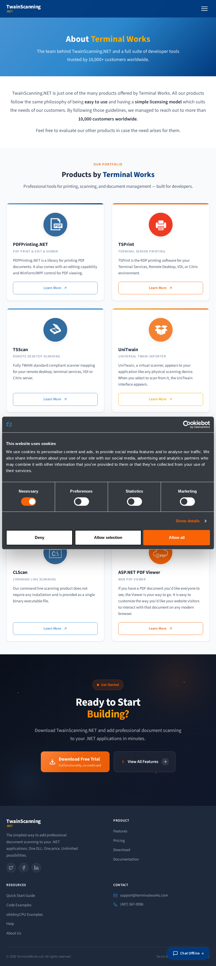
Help (10, 924)
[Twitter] (11, 867)
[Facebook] (23, 867)
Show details (188, 521)
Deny (39, 537)
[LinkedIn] (36, 867)
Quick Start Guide (20, 895)
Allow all (177, 537)
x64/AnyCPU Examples (24, 914)
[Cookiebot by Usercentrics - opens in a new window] (187, 424)
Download (121, 850)
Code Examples (18, 905)
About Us (13, 933)
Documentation (126, 859)
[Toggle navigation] (204, 8)
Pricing (119, 840)
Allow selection (108, 537)
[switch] (81, 501)
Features (120, 831)
